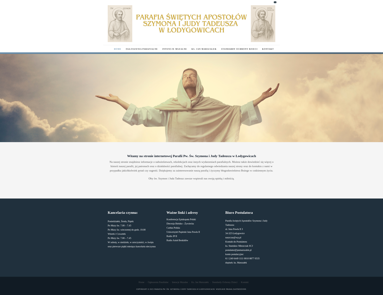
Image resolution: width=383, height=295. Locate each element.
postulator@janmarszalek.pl (238, 250)
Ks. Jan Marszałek (204, 49)
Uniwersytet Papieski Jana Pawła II (183, 232)
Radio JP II (172, 236)
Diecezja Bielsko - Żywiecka (180, 223)
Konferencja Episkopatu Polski (181, 219)
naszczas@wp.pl (233, 237)
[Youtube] (275, 2)
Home (117, 49)
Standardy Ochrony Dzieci (239, 49)
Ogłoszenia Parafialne (142, 49)
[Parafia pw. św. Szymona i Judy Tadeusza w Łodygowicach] (191, 23)
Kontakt (268, 49)
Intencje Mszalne (174, 49)
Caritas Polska (173, 227)
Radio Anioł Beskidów (177, 240)
